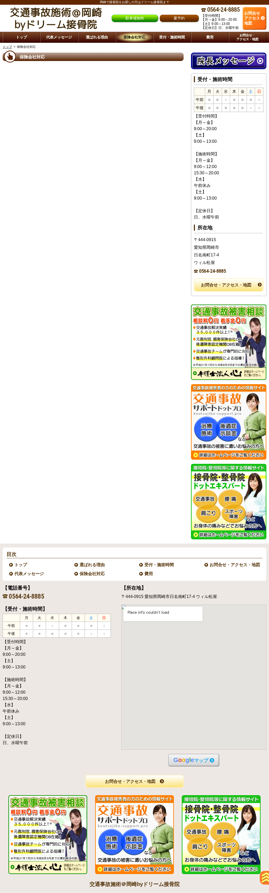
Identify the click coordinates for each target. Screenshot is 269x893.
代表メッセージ (29, 573)
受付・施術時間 (159, 564)
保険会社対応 (92, 573)
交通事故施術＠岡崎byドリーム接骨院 (135, 884)
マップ (190, 760)
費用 (149, 573)
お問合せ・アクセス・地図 (226, 285)
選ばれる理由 (92, 564)
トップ (21, 37)
